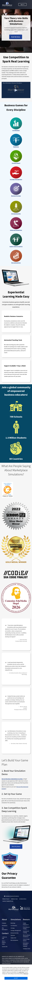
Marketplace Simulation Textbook (26, 944)
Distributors (4, 925)
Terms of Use (14, 899)
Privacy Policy (5, 899)
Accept (16, 978)
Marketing (16, 147)
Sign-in (22, 4)
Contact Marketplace (7, 901)
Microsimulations (16, 263)
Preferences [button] (25, 973)
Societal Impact (16, 163)
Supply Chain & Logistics (16, 246)
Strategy (13, 928)
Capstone (13, 935)
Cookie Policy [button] (21, 972)
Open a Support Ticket (4, 942)
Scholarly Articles (27, 948)
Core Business (16, 130)
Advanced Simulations (16, 230)
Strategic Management (16, 179)
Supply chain (13, 937)
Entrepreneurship (16, 213)
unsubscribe (4, 946)
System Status (22, 899)
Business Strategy (16, 196)
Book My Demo (16, 846)
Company (4, 923)
